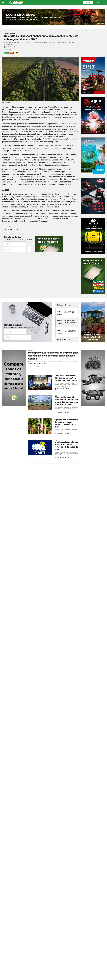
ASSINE (88, 2)
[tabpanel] (53, 17)
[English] (8, 53)
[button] (3, 2)
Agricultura (12, 33)
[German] (17, 53)
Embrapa (57, 395)
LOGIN (97, 2)
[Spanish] (11, 53)
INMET (56, 440)
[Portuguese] (5, 53)
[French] (14, 53)
